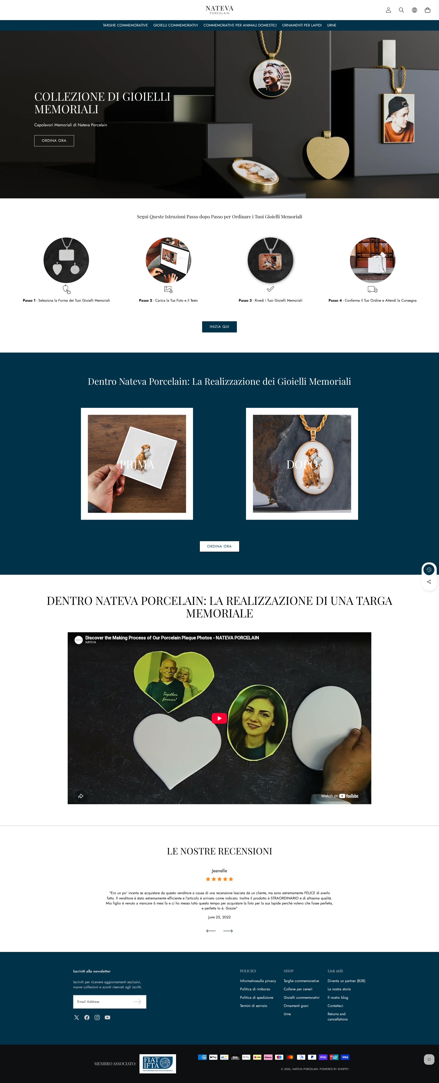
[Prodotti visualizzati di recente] (428, 569)
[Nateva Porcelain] (219, 10)
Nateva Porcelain (305, 1069)
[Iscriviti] (137, 1001)
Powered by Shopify (334, 1069)
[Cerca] (401, 10)
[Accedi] (388, 10)
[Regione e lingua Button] (414, 10)
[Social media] (428, 581)
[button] (427, 10)
